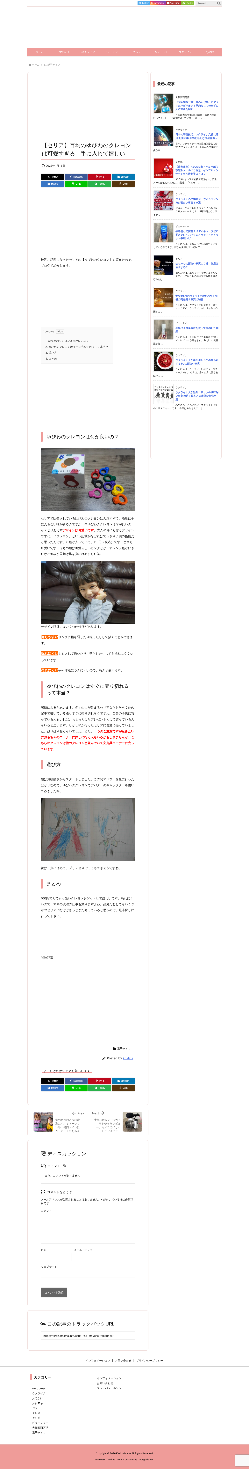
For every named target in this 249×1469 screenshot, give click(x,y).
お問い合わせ (105, 1383)
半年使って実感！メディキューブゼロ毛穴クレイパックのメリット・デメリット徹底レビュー (196, 235)
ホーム (35, 64)
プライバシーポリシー (110, 1388)
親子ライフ (53, 64)
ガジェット (39, 1408)
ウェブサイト (49, 1266)
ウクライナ (39, 1393)
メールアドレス (83, 1249)
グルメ (36, 1412)
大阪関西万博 (40, 1427)
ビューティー (40, 1422)
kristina (128, 1058)
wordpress (39, 1388)
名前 (43, 1249)
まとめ (51, 358)
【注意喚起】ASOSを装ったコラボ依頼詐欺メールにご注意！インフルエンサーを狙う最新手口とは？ (196, 170)
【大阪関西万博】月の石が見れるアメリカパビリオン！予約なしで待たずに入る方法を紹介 (196, 105)
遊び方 (51, 352)
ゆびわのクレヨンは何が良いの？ (67, 340)
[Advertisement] (88, 108)
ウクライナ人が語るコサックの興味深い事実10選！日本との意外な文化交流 (196, 396)
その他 (36, 1417)
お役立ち (37, 1403)
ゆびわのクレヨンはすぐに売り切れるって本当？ (76, 346)
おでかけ (37, 1398)
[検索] (219, 3)
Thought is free (145, 1459)
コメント (46, 1210)
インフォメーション (109, 1378)
